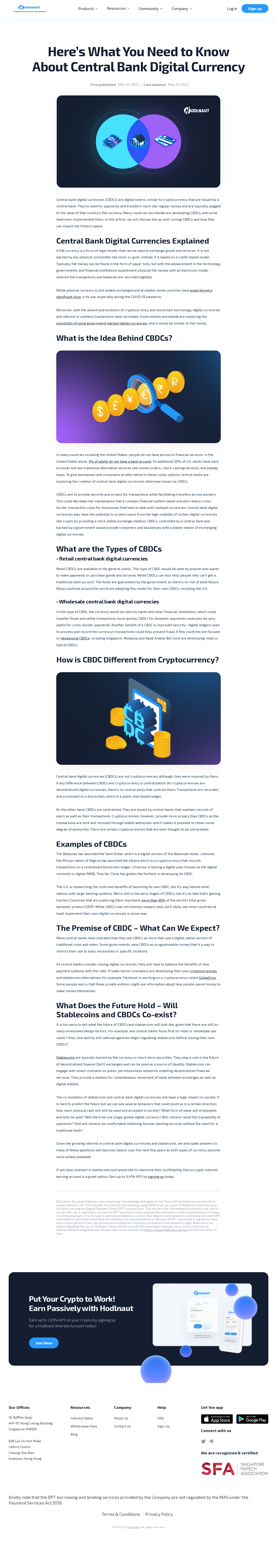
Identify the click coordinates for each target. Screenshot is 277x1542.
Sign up (255, 8)
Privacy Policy (159, 1514)
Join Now (43, 1342)
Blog (74, 1434)
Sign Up (164, 1426)
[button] (88, 8)
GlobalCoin (207, 977)
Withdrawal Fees (84, 1426)
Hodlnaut (134, 1527)
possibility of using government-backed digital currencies (101, 323)
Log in (232, 8)
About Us (121, 1418)
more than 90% (153, 900)
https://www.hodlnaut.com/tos (165, 1230)
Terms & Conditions (121, 1514)
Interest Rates (82, 1418)
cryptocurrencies (203, 971)
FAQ (161, 1418)
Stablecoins (65, 1057)
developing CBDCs (75, 638)
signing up (156, 1176)
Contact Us (122, 1426)
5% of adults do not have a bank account (120, 461)
